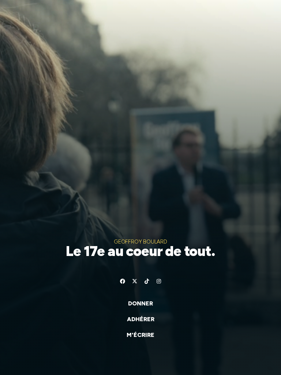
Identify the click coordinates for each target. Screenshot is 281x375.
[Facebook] (122, 281)
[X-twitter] (135, 281)
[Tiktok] (147, 281)
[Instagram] (159, 281)
